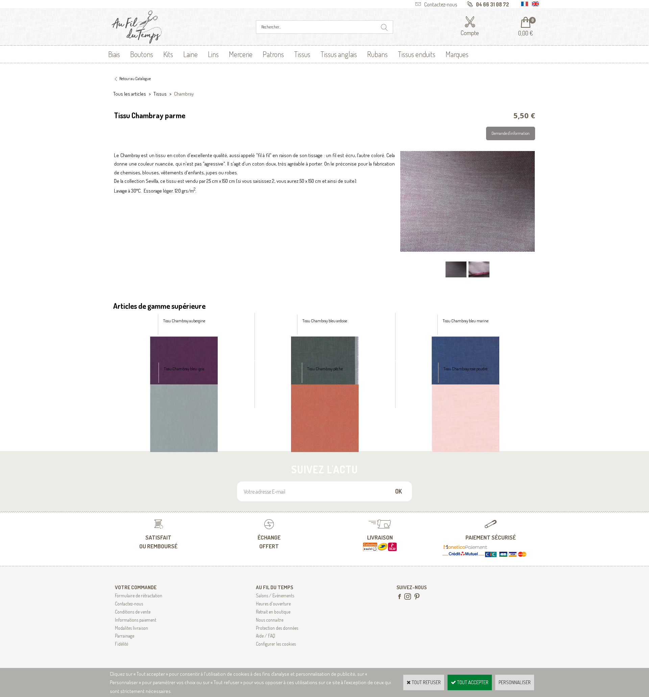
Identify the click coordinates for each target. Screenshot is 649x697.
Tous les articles (129, 94)
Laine (190, 54)
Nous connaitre (269, 620)
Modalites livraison (131, 628)
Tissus (302, 54)
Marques (457, 54)
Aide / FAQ (265, 636)
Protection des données (277, 628)
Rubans (377, 54)
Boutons (141, 54)
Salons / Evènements (275, 595)
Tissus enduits (416, 54)
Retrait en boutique (273, 612)
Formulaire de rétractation (138, 595)
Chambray (184, 94)
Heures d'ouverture (273, 603)
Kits (168, 54)
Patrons (273, 54)
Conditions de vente (132, 612)
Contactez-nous (129, 603)
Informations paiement (135, 620)
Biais (114, 54)
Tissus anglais (338, 54)
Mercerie (241, 54)
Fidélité (121, 644)
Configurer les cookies (276, 644)
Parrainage (124, 636)
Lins (213, 54)
